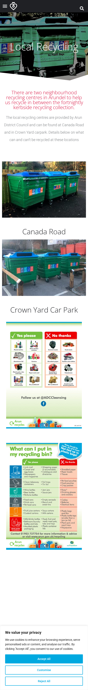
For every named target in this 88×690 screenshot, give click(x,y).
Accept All (44, 659)
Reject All (44, 681)
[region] (44, 658)
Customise (44, 670)
